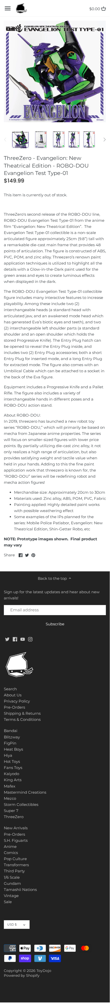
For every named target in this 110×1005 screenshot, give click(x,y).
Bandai (10, 730)
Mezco (10, 798)
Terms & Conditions (22, 719)
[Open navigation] (7, 8)
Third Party (14, 871)
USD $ (12, 924)
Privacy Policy (17, 701)
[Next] (104, 139)
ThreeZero (13, 816)
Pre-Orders (14, 707)
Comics (11, 852)
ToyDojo (43, 971)
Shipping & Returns (22, 713)
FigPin (10, 743)
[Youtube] (22, 639)
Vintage (11, 895)
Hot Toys (12, 761)
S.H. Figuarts (16, 840)
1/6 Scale (12, 877)
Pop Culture (15, 858)
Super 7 (11, 810)
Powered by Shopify (22, 975)
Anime (10, 846)
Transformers (16, 864)
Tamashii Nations (20, 889)
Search (10, 688)
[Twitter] (7, 639)
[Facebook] (15, 639)
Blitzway (12, 737)
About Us (12, 695)
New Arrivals (16, 827)
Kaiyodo (11, 773)
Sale (8, 901)
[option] (20, 139)
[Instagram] (30, 639)
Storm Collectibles (21, 804)
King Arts (12, 779)
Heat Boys (13, 749)
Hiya (8, 755)
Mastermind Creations (25, 792)
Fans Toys (13, 767)
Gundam (12, 883)
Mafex (9, 786)
